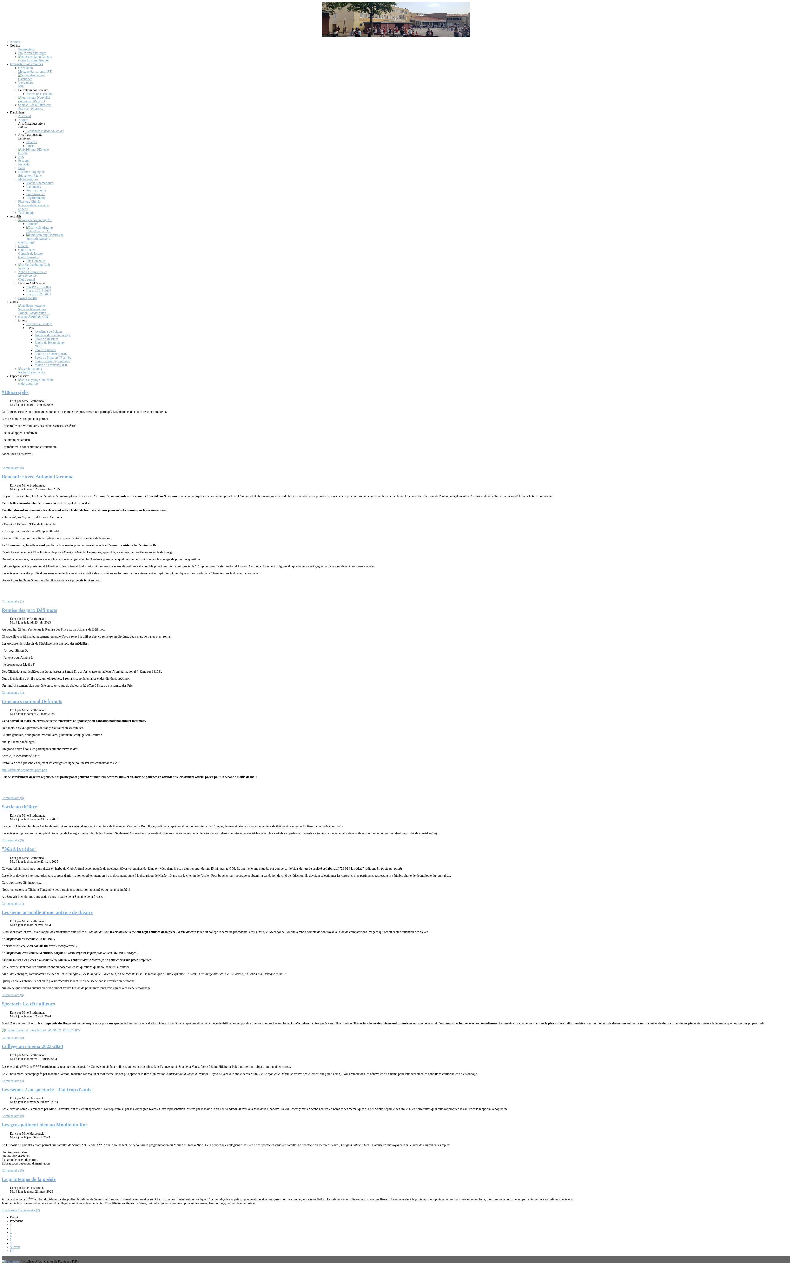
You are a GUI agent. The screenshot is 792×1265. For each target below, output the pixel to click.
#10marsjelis (15, 392)
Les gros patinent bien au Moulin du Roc (45, 1124)
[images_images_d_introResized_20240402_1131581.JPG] (41, 1030)
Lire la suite (9, 1210)
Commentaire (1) (13, 601)
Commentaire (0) (13, 468)
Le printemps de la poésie (29, 1179)
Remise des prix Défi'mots (29, 610)
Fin (12, 1250)
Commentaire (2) (29, 1210)
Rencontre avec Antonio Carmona (38, 476)
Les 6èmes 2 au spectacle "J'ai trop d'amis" (48, 1089)
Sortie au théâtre (19, 806)
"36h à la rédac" (19, 849)
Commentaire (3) (13, 1081)
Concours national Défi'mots (32, 701)
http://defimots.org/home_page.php (24, 770)
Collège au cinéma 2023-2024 (32, 1046)
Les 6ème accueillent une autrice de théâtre (47, 912)
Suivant (15, 1247)
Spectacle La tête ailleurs (28, 1003)
